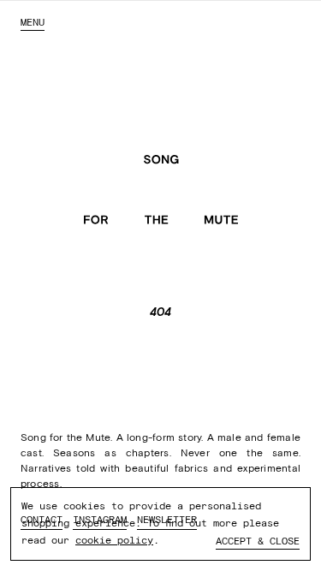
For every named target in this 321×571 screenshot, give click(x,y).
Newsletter (167, 520)
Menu (33, 22)
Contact (41, 520)
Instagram (100, 520)
